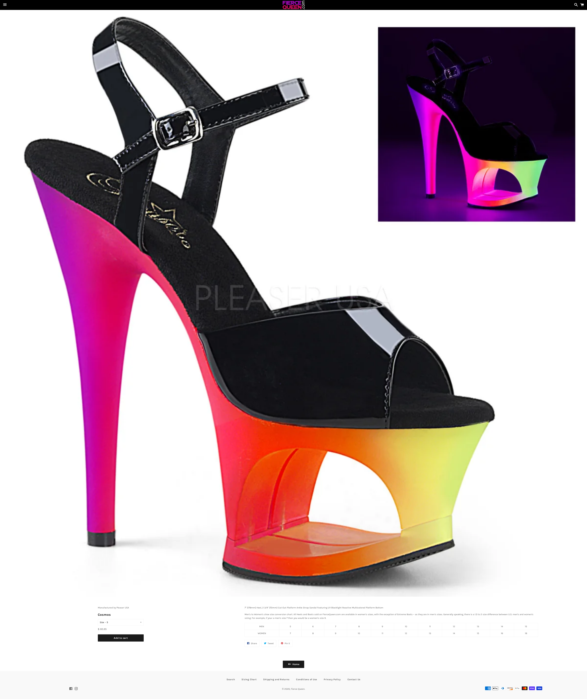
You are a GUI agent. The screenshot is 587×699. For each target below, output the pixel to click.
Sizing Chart (249, 679)
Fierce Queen (298, 689)
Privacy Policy (332, 679)
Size (102, 622)
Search (231, 679)
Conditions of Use (306, 679)
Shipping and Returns (276, 679)
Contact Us (354, 679)
